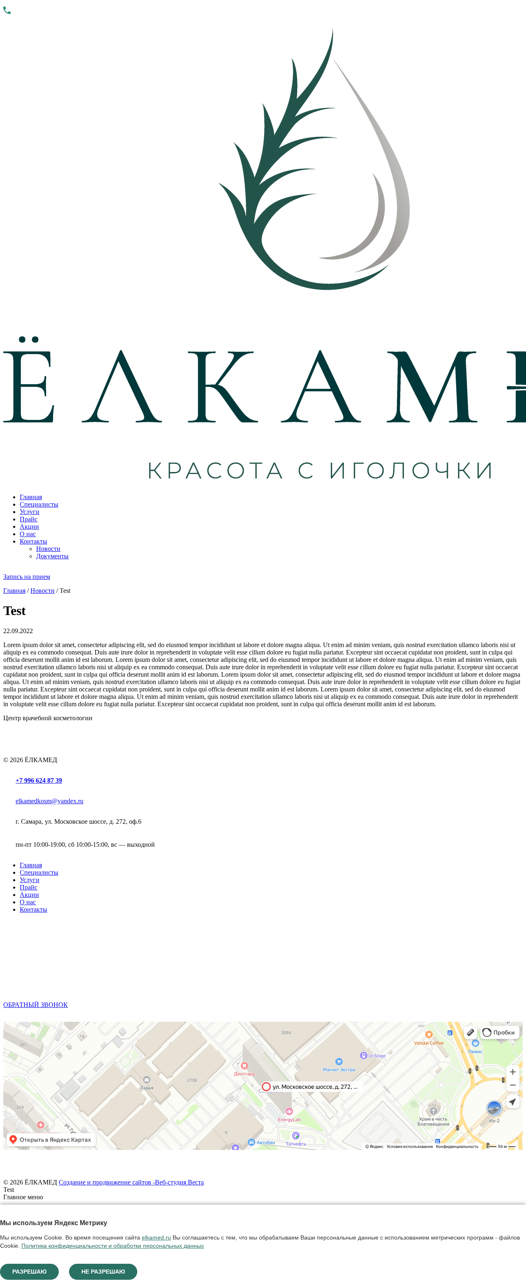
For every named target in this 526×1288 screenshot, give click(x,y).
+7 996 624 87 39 (39, 780)
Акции (29, 526)
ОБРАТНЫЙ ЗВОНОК (35, 1004)
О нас (28, 533)
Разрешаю (29, 1271)
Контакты (33, 541)
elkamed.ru (156, 1237)
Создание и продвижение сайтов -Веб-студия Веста (131, 1182)
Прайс (28, 519)
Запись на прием (26, 576)
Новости (48, 548)
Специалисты (39, 504)
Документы (52, 556)
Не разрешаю (103, 1271)
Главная (31, 496)
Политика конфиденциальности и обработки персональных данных (112, 1245)
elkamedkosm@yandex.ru (49, 800)
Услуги (29, 511)
